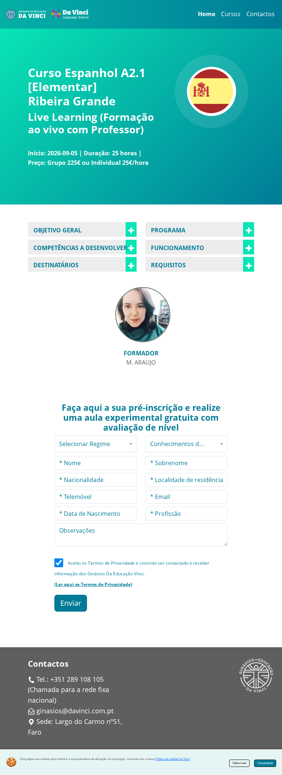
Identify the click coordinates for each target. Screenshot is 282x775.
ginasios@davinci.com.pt (74, 710)
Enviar (70, 603)
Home (206, 14)
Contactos (260, 14)
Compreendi (265, 763)
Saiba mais (239, 763)
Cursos (231, 14)
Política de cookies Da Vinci (172, 759)
